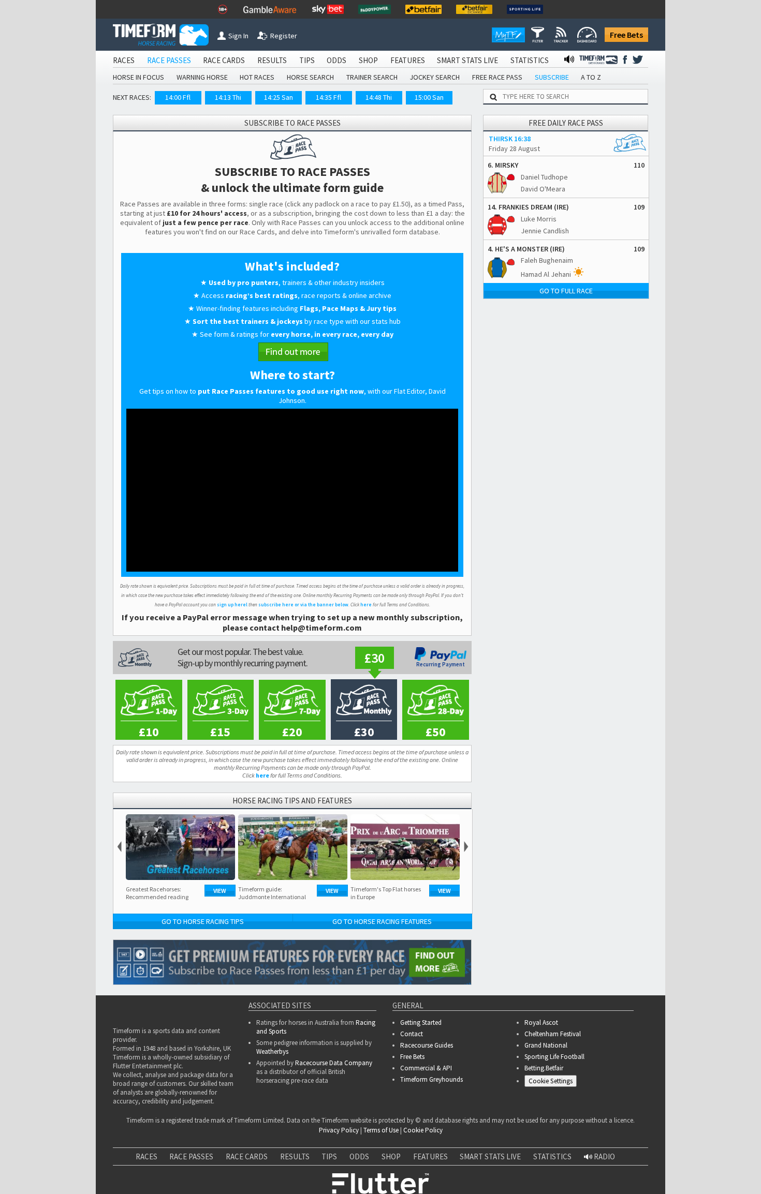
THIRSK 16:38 (510, 138)
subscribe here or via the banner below (303, 604)
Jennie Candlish (545, 230)
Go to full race (566, 290)
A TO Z (591, 77)
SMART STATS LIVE (467, 60)
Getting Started (421, 1022)
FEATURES (407, 60)
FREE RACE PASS (497, 77)
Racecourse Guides (426, 1045)
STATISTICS (529, 60)
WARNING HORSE (202, 77)
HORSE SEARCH (310, 77)
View (219, 890)
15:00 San (429, 97)
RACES (124, 60)
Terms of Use (381, 1130)
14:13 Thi (228, 97)
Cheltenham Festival (552, 1033)
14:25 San (278, 97)
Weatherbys (272, 1051)
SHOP (368, 60)
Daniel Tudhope (544, 177)
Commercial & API (426, 1068)
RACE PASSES (169, 60)
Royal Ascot (541, 1022)
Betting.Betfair (543, 1068)
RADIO (603, 1156)
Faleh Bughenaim (547, 260)
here (366, 604)
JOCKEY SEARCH (434, 77)
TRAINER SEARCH (372, 77)
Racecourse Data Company (333, 1062)
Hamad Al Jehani (546, 274)
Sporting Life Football (554, 1056)
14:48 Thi (378, 97)
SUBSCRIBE (552, 77)
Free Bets (626, 34)
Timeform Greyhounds (431, 1079)
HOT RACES (257, 77)
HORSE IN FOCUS (138, 77)
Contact (411, 1033)
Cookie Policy (423, 1130)
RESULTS (272, 60)
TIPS (307, 60)
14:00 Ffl (178, 97)
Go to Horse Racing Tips (203, 921)
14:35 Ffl (328, 97)
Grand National (545, 1045)
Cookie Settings (551, 1081)
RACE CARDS (224, 60)
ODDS (336, 60)
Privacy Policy (339, 1130)
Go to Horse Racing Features (382, 921)
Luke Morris (539, 218)
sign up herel (232, 604)
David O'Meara (543, 188)
